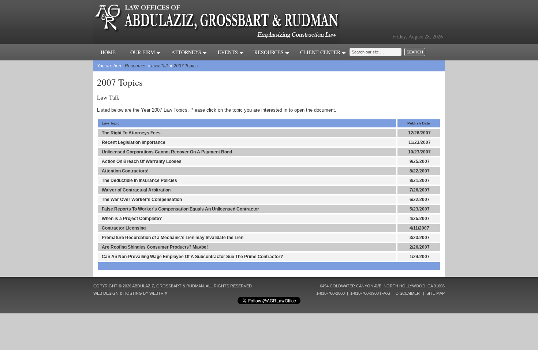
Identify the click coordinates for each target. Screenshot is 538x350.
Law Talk (160, 65)
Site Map (435, 293)
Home (108, 52)
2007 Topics (185, 65)
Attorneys (187, 52)
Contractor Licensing (124, 228)
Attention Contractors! (125, 171)
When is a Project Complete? (132, 218)
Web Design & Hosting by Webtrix (130, 293)
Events (228, 52)
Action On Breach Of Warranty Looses (142, 161)
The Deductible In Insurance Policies (139, 180)
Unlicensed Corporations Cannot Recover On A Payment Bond (167, 151)
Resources (269, 52)
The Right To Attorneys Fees (131, 132)
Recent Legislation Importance (133, 142)
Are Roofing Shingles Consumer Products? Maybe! (155, 247)
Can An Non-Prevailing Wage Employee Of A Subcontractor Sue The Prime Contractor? (192, 256)
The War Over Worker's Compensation (142, 199)
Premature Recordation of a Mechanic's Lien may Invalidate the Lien (172, 237)
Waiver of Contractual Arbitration (136, 190)
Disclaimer (408, 293)
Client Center (321, 52)
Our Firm (143, 52)
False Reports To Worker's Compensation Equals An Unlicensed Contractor (180, 209)
